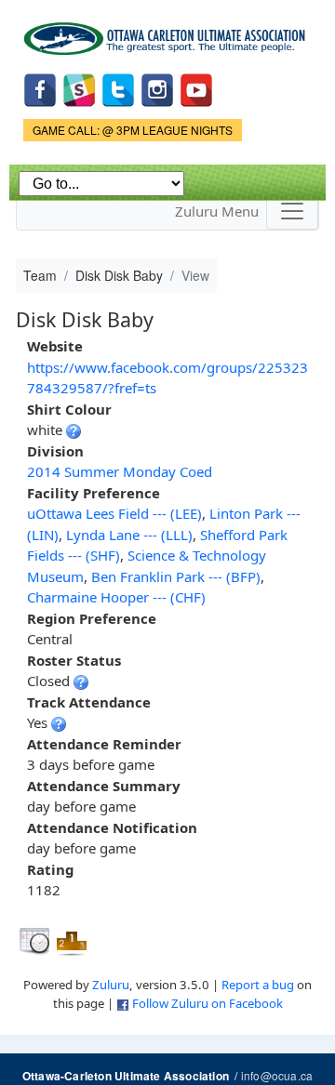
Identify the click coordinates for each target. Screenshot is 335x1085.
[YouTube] (196, 89)
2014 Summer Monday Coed (119, 471)
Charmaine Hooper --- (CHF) (116, 597)
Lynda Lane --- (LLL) (129, 534)
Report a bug (257, 984)
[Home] (167, 32)
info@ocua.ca (277, 1075)
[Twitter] (118, 89)
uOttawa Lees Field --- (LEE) (114, 513)
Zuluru (110, 984)
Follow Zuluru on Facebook (207, 1003)
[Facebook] (40, 89)
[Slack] (79, 89)
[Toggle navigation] (292, 211)
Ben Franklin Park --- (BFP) (176, 576)
